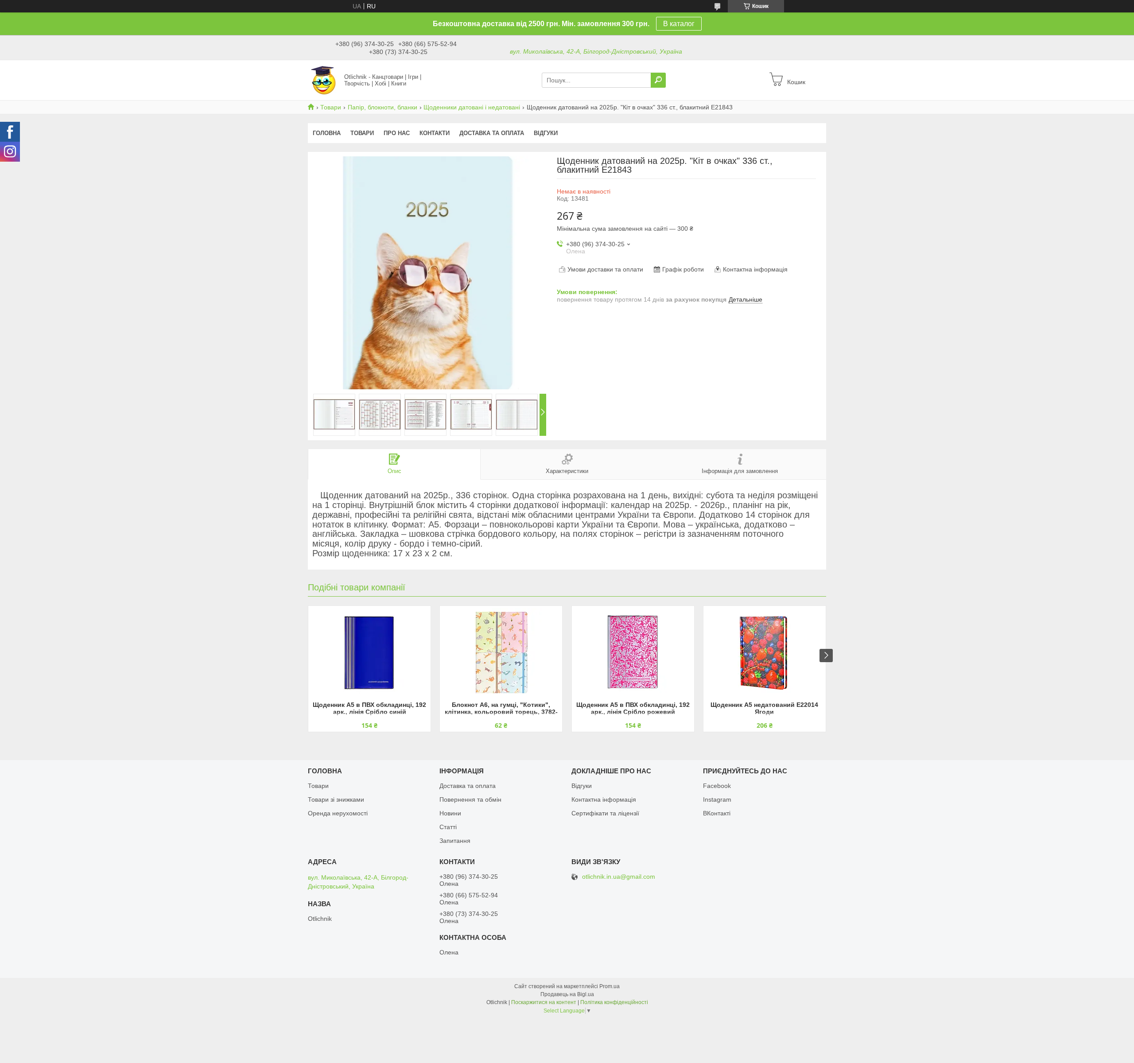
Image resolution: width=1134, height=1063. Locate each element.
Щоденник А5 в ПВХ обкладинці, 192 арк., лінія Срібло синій (369, 708)
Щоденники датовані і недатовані (471, 107)
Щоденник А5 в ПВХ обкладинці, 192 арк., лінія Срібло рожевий (633, 708)
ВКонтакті (716, 813)
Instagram (717, 799)
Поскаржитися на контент (543, 1002)
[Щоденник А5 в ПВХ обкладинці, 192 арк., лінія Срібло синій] (369, 652)
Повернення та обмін (470, 799)
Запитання (454, 840)
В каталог (679, 23)
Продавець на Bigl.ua (567, 994)
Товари (330, 107)
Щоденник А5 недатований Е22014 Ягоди (764, 708)
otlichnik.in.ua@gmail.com (618, 876)
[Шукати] (658, 80)
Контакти (434, 133)
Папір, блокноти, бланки (382, 107)
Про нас (397, 133)
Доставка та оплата (491, 133)
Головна (327, 133)
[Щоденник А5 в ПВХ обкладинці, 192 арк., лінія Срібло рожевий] (633, 652)
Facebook (717, 785)
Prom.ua (609, 986)
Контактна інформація (603, 799)
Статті (448, 826)
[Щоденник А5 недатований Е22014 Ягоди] (764, 652)
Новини (450, 813)
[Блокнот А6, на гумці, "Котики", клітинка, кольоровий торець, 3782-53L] (501, 652)
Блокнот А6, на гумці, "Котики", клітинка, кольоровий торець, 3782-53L (501, 709)
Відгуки (546, 133)
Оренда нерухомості (338, 813)
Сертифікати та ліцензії (605, 813)
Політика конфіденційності (614, 1002)
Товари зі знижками (336, 799)
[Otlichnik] (323, 79)
